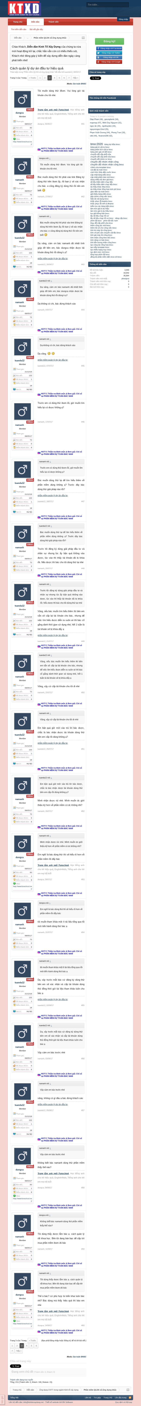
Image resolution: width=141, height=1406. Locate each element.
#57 (82, 1110)
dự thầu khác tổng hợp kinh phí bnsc (105, 189)
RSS (130, 1397)
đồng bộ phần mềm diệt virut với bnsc (106, 257)
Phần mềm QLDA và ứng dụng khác (39, 72)
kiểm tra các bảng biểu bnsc (102, 206)
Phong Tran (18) (118, 132)
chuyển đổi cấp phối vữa (100, 154)
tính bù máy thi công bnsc (101, 230)
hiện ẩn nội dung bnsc (99, 199)
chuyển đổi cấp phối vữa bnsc (103, 157)
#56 (82, 1059)
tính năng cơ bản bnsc (99, 240)
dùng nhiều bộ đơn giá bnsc (101, 180)
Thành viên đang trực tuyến (21, 1380)
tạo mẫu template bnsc (99, 247)
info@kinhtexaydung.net (33, 1402)
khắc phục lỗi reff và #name (101, 204)
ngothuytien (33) (109, 126)
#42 (82, 197)
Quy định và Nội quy (123, 1402)
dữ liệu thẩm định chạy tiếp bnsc (103, 184)
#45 (82, 366)
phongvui (125, 278)
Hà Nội (29, 267)
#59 (82, 1249)
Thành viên (53, 22)
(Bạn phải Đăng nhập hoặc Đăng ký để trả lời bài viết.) (63, 1341)
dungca (20, 113)
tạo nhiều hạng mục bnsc (100, 250)
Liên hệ (88, 1398)
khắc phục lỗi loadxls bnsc (101, 201)
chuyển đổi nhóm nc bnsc (101, 159)
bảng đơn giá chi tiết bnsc (101, 152)
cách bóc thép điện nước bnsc (103, 172)
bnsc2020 (96, 144)
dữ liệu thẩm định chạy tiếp (101, 182)
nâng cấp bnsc (121, 218)
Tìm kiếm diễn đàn (18, 29)
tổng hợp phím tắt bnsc (100, 254)
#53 (82, 879)
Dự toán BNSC (79, 84)
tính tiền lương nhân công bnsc (103, 242)
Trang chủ (17, 22)
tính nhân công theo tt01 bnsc (102, 238)
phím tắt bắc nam (110, 221)
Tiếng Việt (14, 1398)
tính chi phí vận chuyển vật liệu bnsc (105, 233)
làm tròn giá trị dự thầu (99, 209)
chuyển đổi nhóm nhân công (104, 161)
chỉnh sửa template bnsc (100, 167)
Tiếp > (75, 78)
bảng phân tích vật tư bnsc (101, 149)
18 (31, 263)
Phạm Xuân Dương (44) (100, 132)
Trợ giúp (97, 1398)
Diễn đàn (35, 22)
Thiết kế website (52, 1402)
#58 (82, 1188)
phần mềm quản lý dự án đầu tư (53, 258)
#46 (82, 422)
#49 (82, 641)
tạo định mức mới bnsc (100, 252)
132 (30, 253)
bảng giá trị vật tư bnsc (100, 147)
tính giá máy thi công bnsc (101, 235)
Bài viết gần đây (36, 29)
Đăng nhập (123, 19)
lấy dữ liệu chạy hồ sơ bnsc (101, 218)
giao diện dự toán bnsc (99, 192)
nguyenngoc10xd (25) (99, 129)
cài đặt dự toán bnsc (98, 170)
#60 (82, 1325)
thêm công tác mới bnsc (100, 225)
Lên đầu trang (120, 1398)
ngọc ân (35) (95, 126)
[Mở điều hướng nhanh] (83, 37)
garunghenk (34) (111, 119)
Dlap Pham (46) (96, 119)
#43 (82, 264)
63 (31, 128)
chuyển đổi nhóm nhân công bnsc (107, 164)
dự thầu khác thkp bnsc (100, 187)
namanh (19, 180)
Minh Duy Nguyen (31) (111, 123)
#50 (82, 692)
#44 (82, 310)
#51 (82, 749)
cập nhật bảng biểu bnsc (100, 175)
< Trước (32, 78)
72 (31, 195)
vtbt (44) (93, 136)
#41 (82, 124)
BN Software (67, 1402)
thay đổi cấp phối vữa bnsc (101, 223)
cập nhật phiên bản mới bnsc (102, 177)
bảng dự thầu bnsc (112, 144)
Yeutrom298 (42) (105, 136)
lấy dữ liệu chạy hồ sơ (99, 216)
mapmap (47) (95, 123)
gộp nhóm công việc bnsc (101, 196)
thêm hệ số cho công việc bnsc (103, 228)
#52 (82, 811)
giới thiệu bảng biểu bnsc (100, 194)
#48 (82, 568)
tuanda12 (68, 72)
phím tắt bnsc (96, 221)
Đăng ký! (109, 41)
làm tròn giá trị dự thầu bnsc (102, 211)
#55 (82, 1005)
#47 (82, 501)
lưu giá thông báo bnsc (99, 213)
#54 (82, 932)
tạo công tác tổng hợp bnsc (101, 245)
